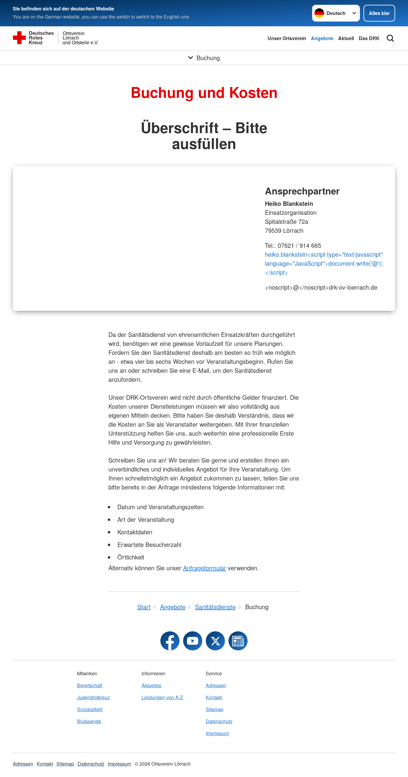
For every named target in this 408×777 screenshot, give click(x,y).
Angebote (322, 38)
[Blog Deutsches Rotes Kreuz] (238, 640)
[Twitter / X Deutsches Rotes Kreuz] (215, 640)
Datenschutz (219, 721)
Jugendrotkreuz (93, 697)
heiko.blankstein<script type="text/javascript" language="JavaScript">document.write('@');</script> (324, 263)
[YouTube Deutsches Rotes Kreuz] (192, 640)
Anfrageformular (204, 567)
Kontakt (214, 697)
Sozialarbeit (89, 709)
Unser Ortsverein (287, 38)
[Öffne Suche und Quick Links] (390, 38)
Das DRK (369, 38)
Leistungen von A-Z (162, 697)
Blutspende (89, 721)
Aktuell (346, 38)
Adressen (216, 685)
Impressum (217, 733)
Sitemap (214, 709)
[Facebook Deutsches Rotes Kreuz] (170, 640)
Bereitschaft (89, 685)
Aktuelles (151, 685)
